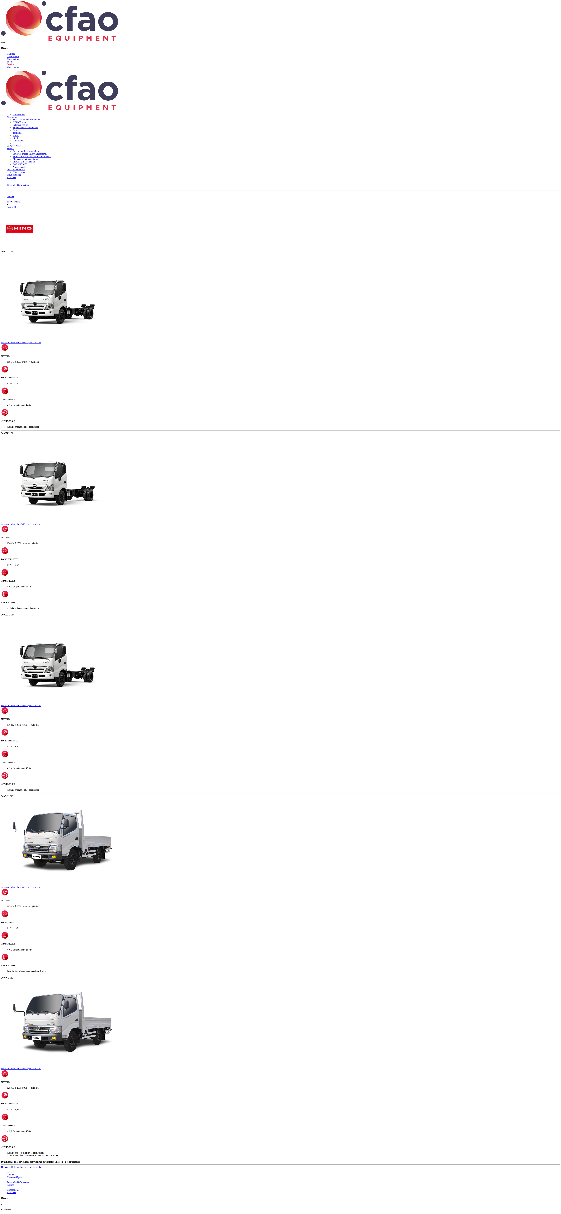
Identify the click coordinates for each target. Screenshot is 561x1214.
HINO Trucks (19, 122)
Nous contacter (20, 167)
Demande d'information (18, 185)
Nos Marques (19, 114)
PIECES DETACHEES (24, 161)
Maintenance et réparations (25, 159)
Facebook (28, 1167)
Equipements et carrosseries (25, 127)
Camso (16, 130)
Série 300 (11, 207)
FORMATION (20, 164)
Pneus (10, 61)
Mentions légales (14, 1177)
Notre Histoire (19, 172)
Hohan (16, 135)
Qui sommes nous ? (16, 169)
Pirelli (15, 138)
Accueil (10, 1172)
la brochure (31, 342)
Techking (17, 133)
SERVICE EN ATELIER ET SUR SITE (32, 156)
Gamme (10, 196)
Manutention (13, 56)
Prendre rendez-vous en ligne (26, 151)
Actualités (11, 177)
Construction (13, 59)
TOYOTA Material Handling (26, 119)
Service (10, 64)
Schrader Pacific (20, 125)
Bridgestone (18, 140)
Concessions (13, 67)
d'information (11, 342)
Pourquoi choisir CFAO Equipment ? (30, 154)
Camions (11, 54)
